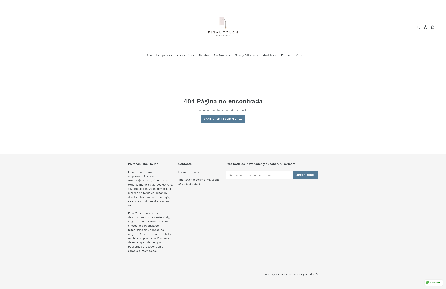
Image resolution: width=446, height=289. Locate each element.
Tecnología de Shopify (306, 274)
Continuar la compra (220, 119)
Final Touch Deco (283, 274)
